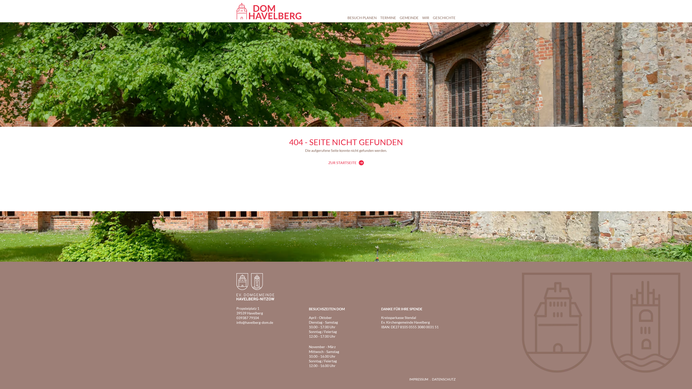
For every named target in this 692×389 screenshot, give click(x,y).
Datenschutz (444, 379)
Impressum (418, 379)
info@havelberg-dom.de (254, 322)
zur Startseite (342, 162)
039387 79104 (247, 318)
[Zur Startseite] (268, 11)
